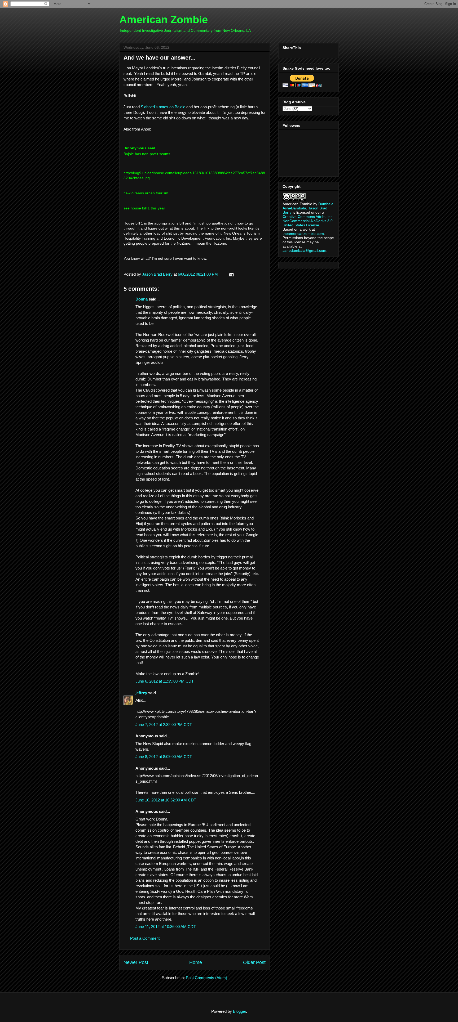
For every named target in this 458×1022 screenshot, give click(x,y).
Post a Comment (145, 938)
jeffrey (141, 693)
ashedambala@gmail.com (304, 250)
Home (195, 962)
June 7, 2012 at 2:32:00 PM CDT (163, 724)
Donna (141, 299)
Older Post (254, 962)
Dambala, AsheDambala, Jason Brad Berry (308, 208)
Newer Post (136, 962)
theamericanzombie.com (303, 233)
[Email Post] (230, 274)
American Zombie (163, 19)
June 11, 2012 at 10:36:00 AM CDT (165, 926)
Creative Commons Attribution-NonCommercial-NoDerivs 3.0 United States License (308, 220)
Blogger (239, 1011)
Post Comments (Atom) (206, 977)
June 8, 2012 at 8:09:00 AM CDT (163, 756)
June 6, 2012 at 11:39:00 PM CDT (164, 681)
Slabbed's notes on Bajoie (163, 107)
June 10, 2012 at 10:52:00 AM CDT (165, 800)
